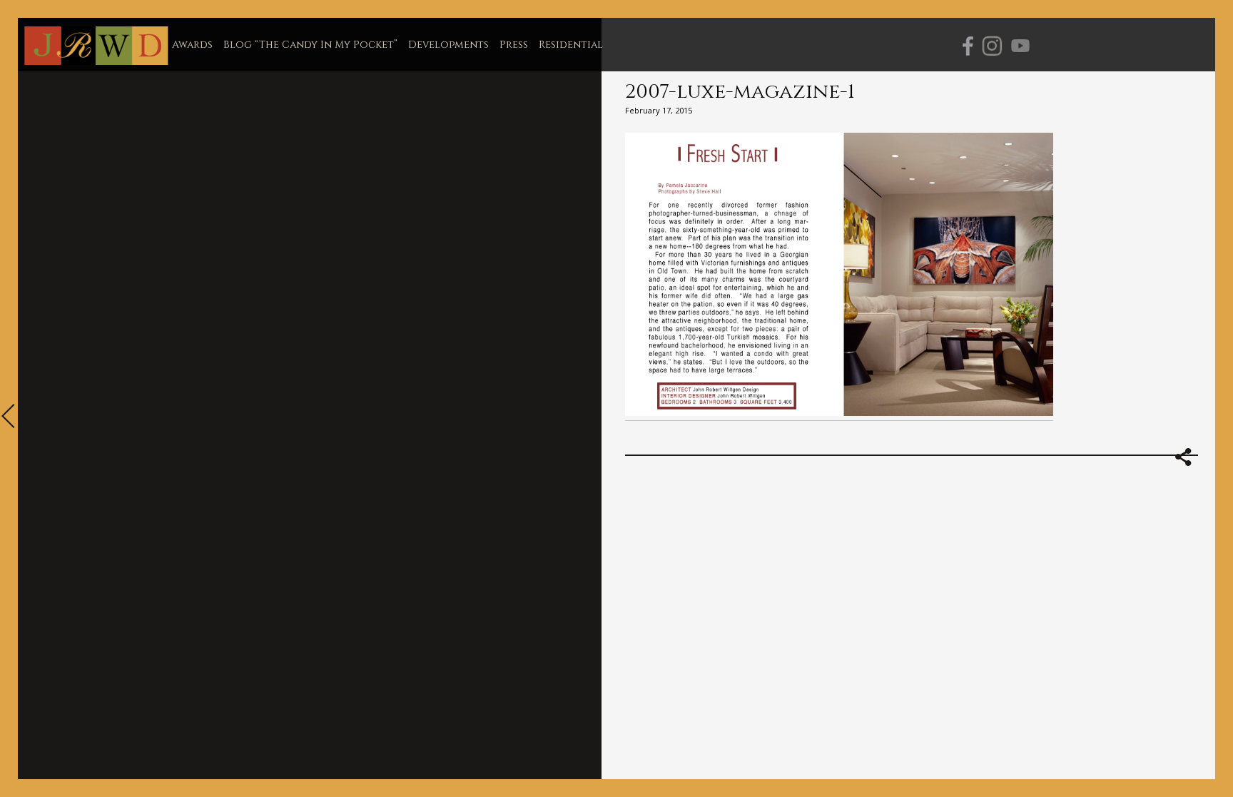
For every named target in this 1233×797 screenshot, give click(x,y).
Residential (571, 44)
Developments (448, 44)
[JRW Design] (96, 46)
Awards (192, 44)
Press (513, 44)
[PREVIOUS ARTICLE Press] (9, 417)
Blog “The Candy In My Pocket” (310, 44)
